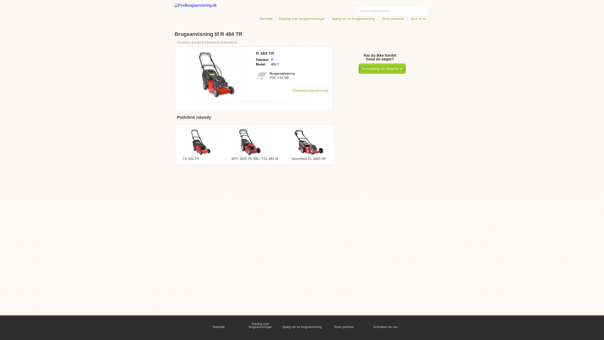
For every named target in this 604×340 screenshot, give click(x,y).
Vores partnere (393, 19)
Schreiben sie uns (385, 327)
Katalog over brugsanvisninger (302, 19)
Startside (266, 19)
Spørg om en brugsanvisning (353, 19)
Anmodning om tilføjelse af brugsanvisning (382, 70)
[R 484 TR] (217, 97)
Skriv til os (418, 19)
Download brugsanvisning (310, 90)
